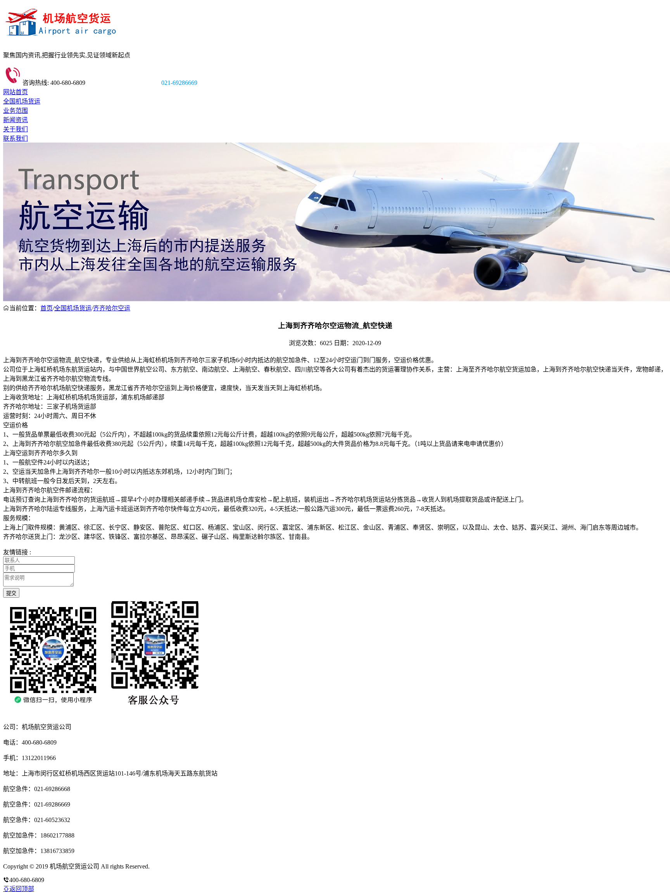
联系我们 (15, 138)
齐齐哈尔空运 (111, 308)
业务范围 (15, 110)
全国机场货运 (21, 101)
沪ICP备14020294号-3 (179, 866)
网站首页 (15, 92)
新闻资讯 (15, 120)
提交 (11, 593)
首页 (46, 308)
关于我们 (15, 129)
